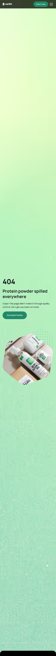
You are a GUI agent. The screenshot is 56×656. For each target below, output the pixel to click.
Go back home (15, 315)
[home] (7, 4)
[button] (50, 4)
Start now (40, 4)
